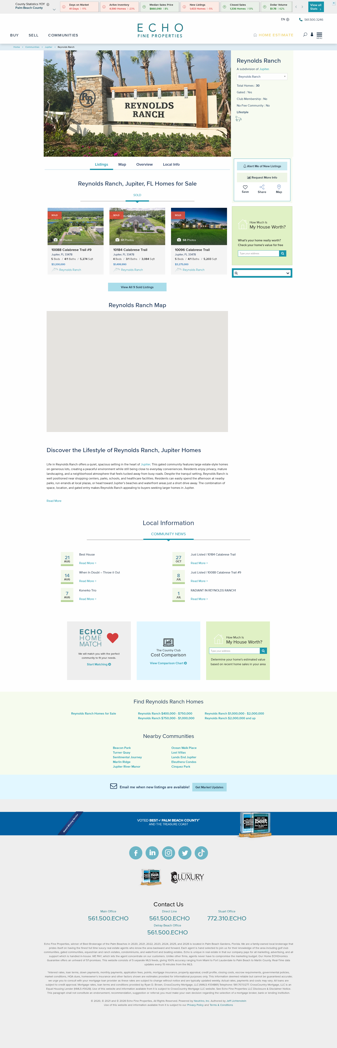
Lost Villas (178, 752)
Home (16, 47)
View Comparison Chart (167, 663)
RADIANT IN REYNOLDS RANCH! (213, 590)
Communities (32, 47)
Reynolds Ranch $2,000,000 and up (230, 718)
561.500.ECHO (108, 918)
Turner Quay (121, 752)
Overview (144, 164)
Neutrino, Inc (201, 1000)
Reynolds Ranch (70, 269)
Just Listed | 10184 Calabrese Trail (213, 554)
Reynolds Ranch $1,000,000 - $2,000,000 (234, 713)
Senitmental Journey (127, 757)
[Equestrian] (240, 120)
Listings (101, 164)
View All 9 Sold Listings (137, 287)
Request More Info (264, 177)
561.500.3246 (313, 19)
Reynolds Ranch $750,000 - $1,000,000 (166, 718)
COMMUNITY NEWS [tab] (168, 534)
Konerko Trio (87, 590)
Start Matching (97, 664)
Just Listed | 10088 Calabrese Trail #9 (216, 572)
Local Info (171, 164)
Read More (54, 500)
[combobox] (262, 273)
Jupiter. (264, 69)
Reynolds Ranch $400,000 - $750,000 (165, 713)
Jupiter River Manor (126, 766)
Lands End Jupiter (183, 757)
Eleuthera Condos (183, 762)
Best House (87, 554)
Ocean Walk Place (184, 747)
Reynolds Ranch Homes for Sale (93, 713)
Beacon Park (122, 747)
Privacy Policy (195, 1005)
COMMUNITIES (63, 35)
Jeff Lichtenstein (236, 1000)
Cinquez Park (180, 766)
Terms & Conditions (221, 1005)
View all (315, 6)
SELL (33, 35)
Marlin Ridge (121, 762)
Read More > (87, 563)
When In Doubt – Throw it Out (99, 572)
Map (122, 164)
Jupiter (48, 47)
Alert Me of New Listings (263, 166)
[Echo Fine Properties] (164, 28)
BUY (14, 35)
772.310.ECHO (226, 918)
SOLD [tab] (137, 195)
